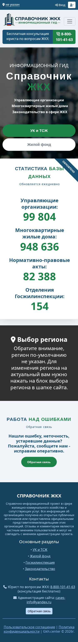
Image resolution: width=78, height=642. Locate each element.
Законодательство (40, 568)
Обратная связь (39, 462)
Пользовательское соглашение (29, 627)
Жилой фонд (39, 145)
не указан (13, 4)
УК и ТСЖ (39, 131)
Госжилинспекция (40, 562)
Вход (61, 5)
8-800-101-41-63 (64, 36)
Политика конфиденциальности (39, 629)
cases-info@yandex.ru (46, 599)
